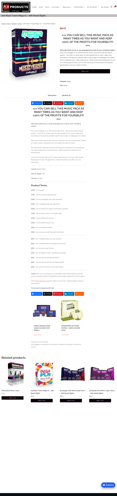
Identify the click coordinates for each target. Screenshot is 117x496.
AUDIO (14, 24)
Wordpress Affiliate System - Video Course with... (70, 328)
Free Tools (55, 7)
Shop (9, 24)
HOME (34, 7)
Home (3, 24)
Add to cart (85, 71)
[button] (60, 7)
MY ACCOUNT (92, 7)
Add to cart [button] (12, 398)
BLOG (47, 7)
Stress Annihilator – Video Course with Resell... (42, 328)
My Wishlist (105, 7)
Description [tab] (52, 95)
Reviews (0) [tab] (66, 95)
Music (20, 24)
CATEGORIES (78, 7)
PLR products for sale (42, 281)
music (65, 85)
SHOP (41, 7)
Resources (66, 7)
